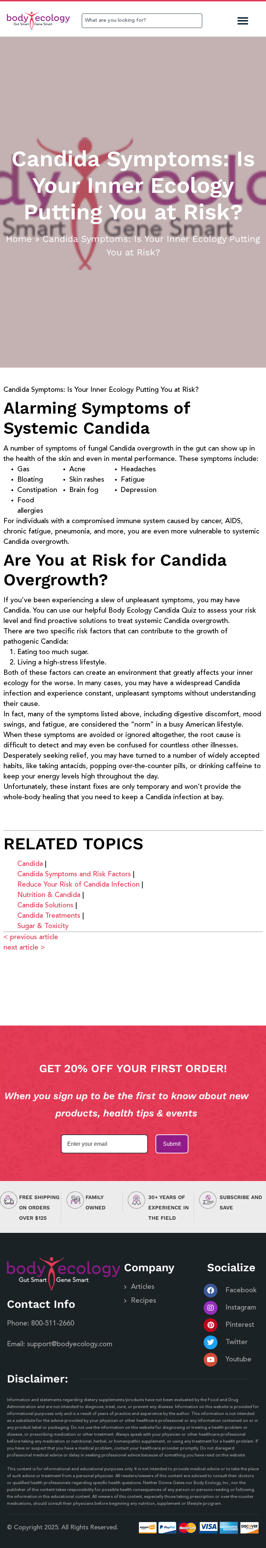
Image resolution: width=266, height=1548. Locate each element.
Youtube (238, 1359)
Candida (30, 864)
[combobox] (142, 20)
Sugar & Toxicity (43, 926)
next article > (24, 947)
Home (19, 239)
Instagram (240, 1307)
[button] (243, 21)
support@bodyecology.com (69, 1344)
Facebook (241, 1290)
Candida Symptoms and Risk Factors (74, 874)
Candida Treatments (48, 916)
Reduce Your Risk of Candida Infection (78, 884)
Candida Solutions (45, 905)
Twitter (236, 1342)
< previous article (30, 937)
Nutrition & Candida (48, 895)
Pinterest (239, 1325)
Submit (172, 1144)
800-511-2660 (52, 1323)
